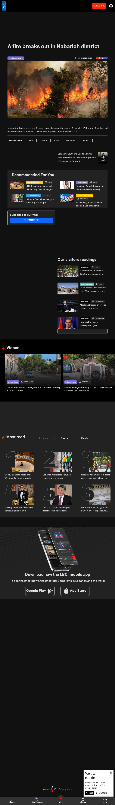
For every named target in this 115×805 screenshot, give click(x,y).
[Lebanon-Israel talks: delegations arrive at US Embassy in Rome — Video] (33, 373)
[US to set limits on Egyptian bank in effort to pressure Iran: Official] (96, 499)
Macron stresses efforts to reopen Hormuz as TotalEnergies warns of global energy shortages (93, 307)
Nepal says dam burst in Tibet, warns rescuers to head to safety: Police (92, 273)
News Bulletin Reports (34, 182)
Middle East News (87, 284)
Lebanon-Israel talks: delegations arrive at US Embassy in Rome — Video (33, 389)
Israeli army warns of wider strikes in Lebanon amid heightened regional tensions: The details (90, 205)
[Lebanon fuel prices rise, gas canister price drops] (57, 466)
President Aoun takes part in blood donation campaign (89, 188)
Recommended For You (33, 175)
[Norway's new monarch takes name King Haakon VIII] (19, 499)
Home (12, 802)
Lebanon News (82, 182)
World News (85, 267)
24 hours (43, 438)
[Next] (111, 373)
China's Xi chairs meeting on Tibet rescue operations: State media (56, 509)
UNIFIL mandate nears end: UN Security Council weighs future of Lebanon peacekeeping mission (39, 188)
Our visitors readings (77, 260)
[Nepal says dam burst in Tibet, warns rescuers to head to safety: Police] (96, 466)
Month (84, 438)
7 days (64, 438)
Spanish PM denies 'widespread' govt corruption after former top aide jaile (93, 324)
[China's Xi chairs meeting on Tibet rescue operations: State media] (57, 499)
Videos (12, 348)
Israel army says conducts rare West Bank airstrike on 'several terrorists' (93, 290)
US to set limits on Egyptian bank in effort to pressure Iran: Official (94, 509)
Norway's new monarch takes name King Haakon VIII (18, 509)
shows (83, 802)
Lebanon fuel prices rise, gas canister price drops (40, 201)
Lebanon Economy (33, 196)
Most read (15, 437)
